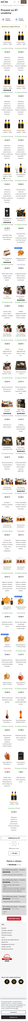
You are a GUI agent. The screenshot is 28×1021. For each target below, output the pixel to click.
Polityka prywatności (7, 949)
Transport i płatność (7, 930)
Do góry (14, 853)
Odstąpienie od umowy (8, 944)
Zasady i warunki (6, 947)
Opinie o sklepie (14, 861)
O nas (3, 937)
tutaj (16, 1008)
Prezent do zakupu (7, 935)
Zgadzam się (13, 1017)
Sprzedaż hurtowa (7, 933)
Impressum (5, 942)
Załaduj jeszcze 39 (14, 838)
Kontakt (4, 928)
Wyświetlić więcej (14, 918)
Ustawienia (13, 1012)
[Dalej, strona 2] (14, 844)
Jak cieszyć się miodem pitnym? (10, 940)
